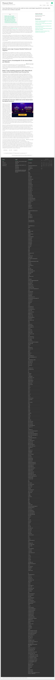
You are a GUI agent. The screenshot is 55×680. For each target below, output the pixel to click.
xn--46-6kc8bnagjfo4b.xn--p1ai (32, 661)
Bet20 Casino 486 (30, 269)
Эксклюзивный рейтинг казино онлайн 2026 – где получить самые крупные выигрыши (20, 171)
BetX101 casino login (14, 28)
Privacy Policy (17, 167)
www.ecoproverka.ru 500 (31, 649)
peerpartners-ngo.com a (31, 507)
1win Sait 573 (30, 191)
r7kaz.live (29, 558)
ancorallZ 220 (30, 239)
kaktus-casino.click (30, 421)
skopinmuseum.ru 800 (31, 588)
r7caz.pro (29, 555)
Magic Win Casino (30, 443)
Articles (48, 5)
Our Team (44, 5)
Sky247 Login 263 (30, 589)
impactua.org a (30, 365)
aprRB (29, 250)
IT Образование (30, 376)
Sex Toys (29, 584)
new (28, 480)
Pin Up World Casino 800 (31, 514)
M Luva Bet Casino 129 (31, 440)
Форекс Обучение (30, 671)
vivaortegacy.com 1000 (31, 640)
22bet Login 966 (30, 217)
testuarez (29, 622)
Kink (28, 428)
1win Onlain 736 (30, 190)
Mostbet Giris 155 (30, 470)
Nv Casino (29, 488)
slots (28, 592)
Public (29, 547)
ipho (28, 372)
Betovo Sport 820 (30, 272)
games (29, 346)
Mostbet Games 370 (31, 469)
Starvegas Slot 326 (30, 603)
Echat (29, 321)
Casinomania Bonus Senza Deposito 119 (33, 298)
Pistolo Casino (30, 533)
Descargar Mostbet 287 (31, 317)
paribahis (29, 503)
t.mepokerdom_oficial (31, 611)
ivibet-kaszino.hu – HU (31, 377)
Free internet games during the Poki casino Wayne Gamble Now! (22, 155)
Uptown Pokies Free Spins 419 (32, 633)
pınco (29, 518)
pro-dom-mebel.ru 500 (31, 544)
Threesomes (29, 625)
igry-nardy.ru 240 (30, 361)
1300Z (29, 172)
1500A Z (29, 175)
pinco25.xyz (29, 521)
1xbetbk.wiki (29, 206)
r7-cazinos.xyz (30, 551)
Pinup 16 (29, 525)
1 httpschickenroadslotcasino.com (32, 165)
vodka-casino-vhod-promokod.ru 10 (33, 641)
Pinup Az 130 (30, 529)
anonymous (29, 246)
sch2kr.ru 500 (30, 577)
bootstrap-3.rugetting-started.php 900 (33, 280)
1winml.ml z (29, 202)
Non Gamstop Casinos (31, 484)
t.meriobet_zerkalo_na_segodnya (32, 618)
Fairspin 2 (29, 328)
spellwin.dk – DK (30, 599)
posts (29, 537)
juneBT (29, 406)
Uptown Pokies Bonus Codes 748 (32, 630)
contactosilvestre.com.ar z (31, 309)
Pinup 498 (29, 526)
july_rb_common (30, 402)
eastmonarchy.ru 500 (31, 320)
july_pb (29, 395)
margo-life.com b (30, 447)
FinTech (29, 335)
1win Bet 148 (30, 180)
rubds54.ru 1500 (30, 570)
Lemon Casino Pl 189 (31, 432)
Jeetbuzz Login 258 (30, 380)
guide (29, 358)
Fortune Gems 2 (30, 340)
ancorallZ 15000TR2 (30, 236)
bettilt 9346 (29, 273)
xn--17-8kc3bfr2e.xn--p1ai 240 (32, 657)
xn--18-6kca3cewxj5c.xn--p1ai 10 (32, 660)
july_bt (29, 388)
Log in (3, 161)
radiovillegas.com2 (30, 562)
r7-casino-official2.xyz (31, 548)
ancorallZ (29, 235)
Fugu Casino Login (30, 343)
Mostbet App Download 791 (32, 462)
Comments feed (4, 164)
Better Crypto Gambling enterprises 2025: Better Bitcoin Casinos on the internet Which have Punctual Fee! (10, 20)
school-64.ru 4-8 (30, 578)
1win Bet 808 (30, 183)
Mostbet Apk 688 (30, 458)
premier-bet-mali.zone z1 (31, 540)
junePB (29, 414)
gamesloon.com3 (30, 347)
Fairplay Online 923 (30, 325)
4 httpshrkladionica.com (31, 221)
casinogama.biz (30, 295)
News (29, 481)
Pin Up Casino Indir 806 (31, 511)
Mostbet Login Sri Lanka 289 (32, 474)
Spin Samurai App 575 (31, 600)
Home (41, 5)
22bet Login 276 (30, 216)
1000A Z (29, 169)
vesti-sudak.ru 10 (30, 637)
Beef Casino (29, 268)
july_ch (29, 392)
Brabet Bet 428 (30, 283)
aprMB (29, 247)
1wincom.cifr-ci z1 (30, 201)
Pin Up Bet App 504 (30, 510)
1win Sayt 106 (30, 194)
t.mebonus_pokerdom (31, 607)
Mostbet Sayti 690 (30, 477)
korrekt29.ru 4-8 (30, 429)
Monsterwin (29, 455)
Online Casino (30, 496)
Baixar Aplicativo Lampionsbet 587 (32, 258)
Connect (51, 5)
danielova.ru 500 (30, 314)
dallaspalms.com (30, 313)
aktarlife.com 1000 (30, 231)
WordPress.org (4, 165)
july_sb (29, 403)
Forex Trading (30, 339)
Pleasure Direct (7, 3)
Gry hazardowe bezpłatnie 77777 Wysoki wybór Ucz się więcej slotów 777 (15, 153)
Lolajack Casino (30, 436)
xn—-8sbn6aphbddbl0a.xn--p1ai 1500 (33, 656)
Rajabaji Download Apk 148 (31, 563)
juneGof (29, 410)
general (29, 351)
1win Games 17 (30, 187)
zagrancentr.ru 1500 (30, 664)
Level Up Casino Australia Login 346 (32, 433)
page (28, 500)
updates (29, 629)
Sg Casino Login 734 (30, 585)
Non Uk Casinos (30, 485)
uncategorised (30, 626)
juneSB (29, 418)
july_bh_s (29, 387)
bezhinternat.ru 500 (30, 276)
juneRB (29, 417)
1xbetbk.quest (30, 205)
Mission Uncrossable (31, 454)
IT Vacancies (29, 373)
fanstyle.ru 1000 (30, 332)
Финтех (29, 668)
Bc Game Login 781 (30, 265)
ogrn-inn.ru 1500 (30, 491)
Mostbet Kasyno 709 (31, 473)
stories (29, 604)
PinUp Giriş (29, 532)
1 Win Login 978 (30, 168)
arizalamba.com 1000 (31, 253)
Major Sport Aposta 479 (31, 444)
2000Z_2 (29, 213)
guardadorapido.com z (31, 355)
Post (28, 536)
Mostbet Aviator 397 (31, 465)
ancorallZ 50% (30, 242)
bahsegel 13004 (30, 257)
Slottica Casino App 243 (31, 593)
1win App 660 (30, 176)
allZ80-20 (29, 232)
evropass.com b (30, 324)
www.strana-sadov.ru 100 (31, 653)
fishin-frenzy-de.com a (31, 336)
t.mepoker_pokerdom (31, 615)
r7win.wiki (29, 559)
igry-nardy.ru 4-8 (30, 362)
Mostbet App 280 (30, 459)
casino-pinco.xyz (30, 294)
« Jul (41, 168)
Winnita (29, 646)
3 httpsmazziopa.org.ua (31, 220)
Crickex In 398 (30, 310)
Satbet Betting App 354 (31, 574)
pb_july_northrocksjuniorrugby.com (32, 506)
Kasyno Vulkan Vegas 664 (31, 425)
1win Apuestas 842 (30, 179)
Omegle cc (29, 495)
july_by (29, 391)
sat (28, 573)
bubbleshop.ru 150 (30, 284)
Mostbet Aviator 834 (31, 466)
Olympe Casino (30, 492)
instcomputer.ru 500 (30, 369)
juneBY (29, 407)
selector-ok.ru (30, 581)
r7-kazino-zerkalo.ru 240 (31, 552)
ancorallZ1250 (30, 243)
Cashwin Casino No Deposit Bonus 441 (33, 288)
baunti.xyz (29, 262)
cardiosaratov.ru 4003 (31, 287)
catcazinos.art (30, 302)
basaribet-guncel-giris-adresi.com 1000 (33, 261)
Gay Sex (29, 350)
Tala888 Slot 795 (30, 619)
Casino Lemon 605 (30, 291)
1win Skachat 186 (30, 195)
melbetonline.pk (30, 451)
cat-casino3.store (30, 299)
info (28, 366)
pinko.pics (29, 522)
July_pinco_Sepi (30, 399)
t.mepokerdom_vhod (31, 614)
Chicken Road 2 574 (30, 306)
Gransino (29, 354)
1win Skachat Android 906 (31, 198)
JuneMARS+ (29, 413)
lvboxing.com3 (30, 439)
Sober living (29, 596)
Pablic (29, 499)
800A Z (29, 227)
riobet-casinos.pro (30, 566)
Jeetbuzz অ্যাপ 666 (30, 381)
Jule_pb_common (30, 384)
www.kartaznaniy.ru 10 (31, 650)
